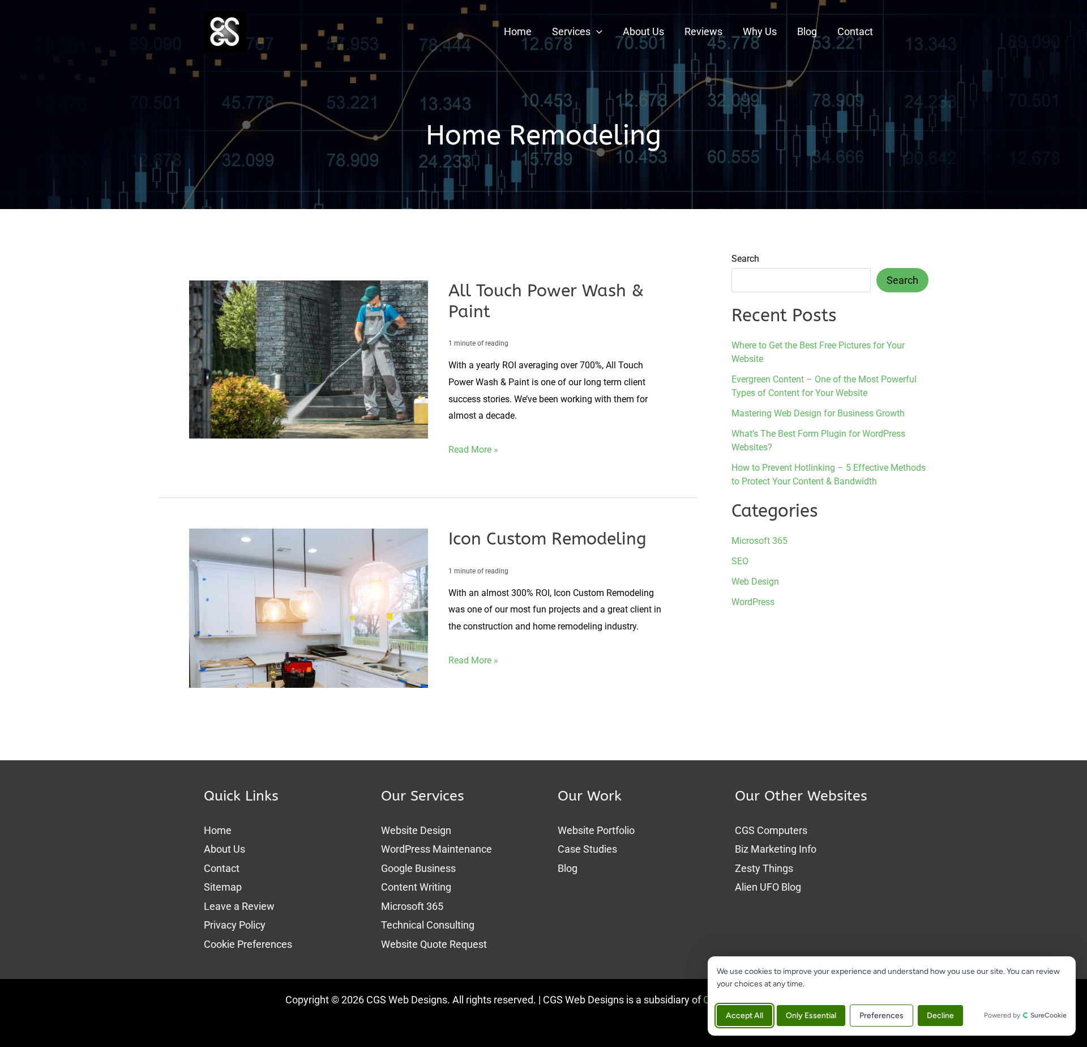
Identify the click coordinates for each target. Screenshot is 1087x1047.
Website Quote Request (434, 944)
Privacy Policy (235, 925)
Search (745, 258)
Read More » (473, 451)
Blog (567, 868)
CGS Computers (771, 830)
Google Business (418, 868)
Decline (940, 1015)
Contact (221, 868)
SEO (739, 561)
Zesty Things (764, 868)
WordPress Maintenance (436, 849)
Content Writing (416, 887)
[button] (596, 32)
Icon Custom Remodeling (547, 539)
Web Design (755, 581)
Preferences (881, 1015)
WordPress (752, 602)
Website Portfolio (596, 830)
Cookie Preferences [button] (248, 944)
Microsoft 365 (759, 540)
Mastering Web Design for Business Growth (818, 412)
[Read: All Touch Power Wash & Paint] (308, 358)
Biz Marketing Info (775, 849)
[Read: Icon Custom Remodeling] (308, 607)
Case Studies (587, 849)
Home (218, 830)
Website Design (416, 830)
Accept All (744, 1015)
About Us (224, 849)
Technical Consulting (427, 925)
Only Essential (811, 1015)
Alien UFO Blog (768, 887)
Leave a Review (239, 906)
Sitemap (223, 887)
